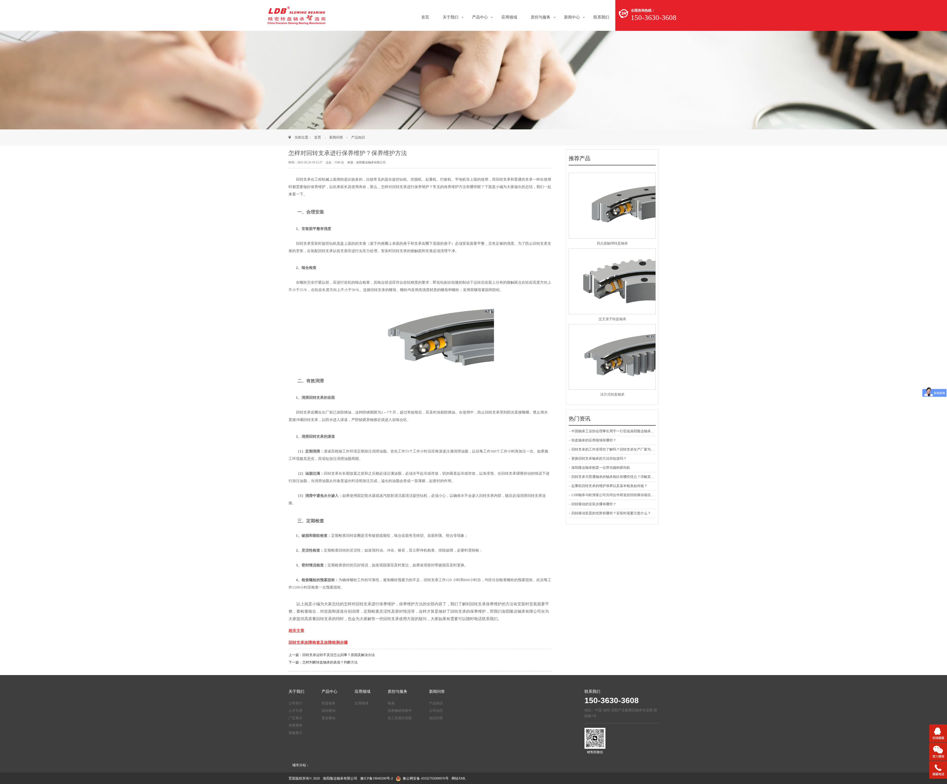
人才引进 (295, 711)
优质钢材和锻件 (400, 711)
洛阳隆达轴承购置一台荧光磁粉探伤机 (600, 468)
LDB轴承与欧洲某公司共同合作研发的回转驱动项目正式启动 (618, 495)
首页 (425, 17)
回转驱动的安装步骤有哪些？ (593, 504)
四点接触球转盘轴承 (612, 243)
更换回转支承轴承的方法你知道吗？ (599, 458)
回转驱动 (328, 711)
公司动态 (436, 711)
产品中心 (480, 17)
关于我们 (450, 17)
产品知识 (358, 137)
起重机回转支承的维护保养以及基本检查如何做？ (609, 486)
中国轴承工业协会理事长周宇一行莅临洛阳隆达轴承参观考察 (618, 431)
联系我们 (601, 17)
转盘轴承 (328, 703)
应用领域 (509, 17)
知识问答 (436, 718)
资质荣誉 (295, 725)
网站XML (459, 778)
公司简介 (295, 703)
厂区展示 (295, 718)
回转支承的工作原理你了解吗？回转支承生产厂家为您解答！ (618, 449)
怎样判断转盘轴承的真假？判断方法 (330, 662)
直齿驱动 (328, 718)
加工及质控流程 (400, 718)
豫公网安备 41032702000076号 (426, 778)
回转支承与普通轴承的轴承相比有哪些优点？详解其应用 (614, 477)
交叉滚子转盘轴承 (612, 319)
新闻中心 (572, 17)
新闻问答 (336, 137)
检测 (391, 703)
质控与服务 (540, 17)
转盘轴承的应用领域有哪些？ (593, 440)
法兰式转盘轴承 (612, 394)
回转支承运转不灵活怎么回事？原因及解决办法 (338, 655)
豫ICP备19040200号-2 (376, 778)
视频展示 (295, 733)
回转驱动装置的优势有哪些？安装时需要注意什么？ (611, 513)
